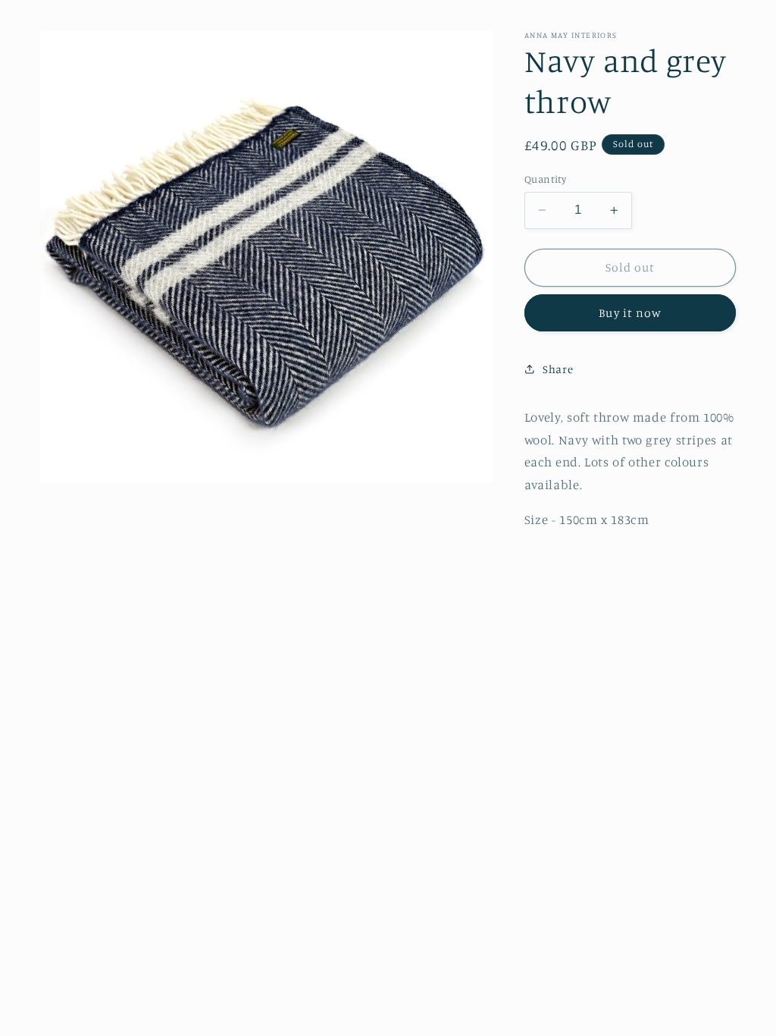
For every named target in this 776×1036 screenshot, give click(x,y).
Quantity (545, 179)
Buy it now (630, 313)
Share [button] (558, 369)
